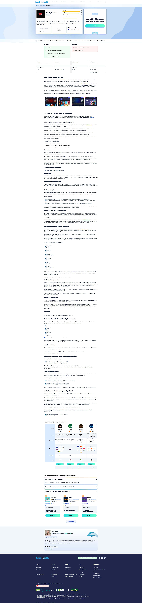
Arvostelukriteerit (54, 574)
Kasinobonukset (96, 575)
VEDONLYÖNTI (82, 1)
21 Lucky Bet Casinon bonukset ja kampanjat (74, 40)
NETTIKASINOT (54, 1)
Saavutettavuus (68, 569)
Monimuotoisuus (39, 572)
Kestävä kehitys (68, 567)
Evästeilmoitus (82, 574)
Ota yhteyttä (38, 567)
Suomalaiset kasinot (97, 577)
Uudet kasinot (96, 573)
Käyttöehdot (81, 567)
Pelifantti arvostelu (85, 503)
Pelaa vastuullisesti (69, 576)
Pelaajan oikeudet (68, 572)
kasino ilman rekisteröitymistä (86, 84)
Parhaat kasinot (96, 567)
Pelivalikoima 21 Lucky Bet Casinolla (103, 40)
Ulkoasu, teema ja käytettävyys (89, 40)
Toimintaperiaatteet (55, 567)
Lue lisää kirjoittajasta (49, 549)
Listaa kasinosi (53, 576)
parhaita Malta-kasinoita (83, 229)
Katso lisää (71, 521)
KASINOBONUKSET (64, 1)
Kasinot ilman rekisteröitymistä (99, 570)
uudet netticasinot (86, 220)
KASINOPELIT (73, 1)
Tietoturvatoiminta (82, 569)
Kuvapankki (53, 569)
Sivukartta (81, 576)
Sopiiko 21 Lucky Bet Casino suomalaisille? (57, 40)
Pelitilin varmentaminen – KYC (71, 574)
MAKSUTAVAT (91, 1)
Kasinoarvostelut (42, 5)
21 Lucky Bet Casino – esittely (43, 40)
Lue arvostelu (70, 467)
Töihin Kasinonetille (40, 574)
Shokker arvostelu (66, 503)
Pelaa (95, 26)
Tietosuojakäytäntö (83, 572)
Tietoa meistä (39, 569)
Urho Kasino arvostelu (48, 503)
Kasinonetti (37, 5)
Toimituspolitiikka (54, 572)
